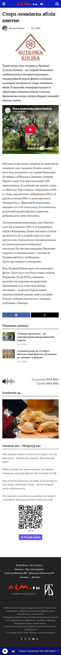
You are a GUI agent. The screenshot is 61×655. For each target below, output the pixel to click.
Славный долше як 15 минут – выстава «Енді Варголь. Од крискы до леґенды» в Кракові (36, 354)
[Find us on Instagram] (29, 639)
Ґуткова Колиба (12, 70)
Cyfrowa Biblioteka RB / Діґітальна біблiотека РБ (29, 573)
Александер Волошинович (40, 207)
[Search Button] (57, 4)
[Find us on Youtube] (33, 639)
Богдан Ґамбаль (17, 28)
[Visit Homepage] (27, 4)
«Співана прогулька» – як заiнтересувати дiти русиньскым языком (35, 336)
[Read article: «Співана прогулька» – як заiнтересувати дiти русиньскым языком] (8, 336)
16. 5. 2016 (35, 28)
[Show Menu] (3, 4)
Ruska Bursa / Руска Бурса (29, 565)
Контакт (36, 577)
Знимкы (24, 577)
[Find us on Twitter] (25, 639)
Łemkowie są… (12, 392)
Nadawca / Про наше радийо (29, 569)
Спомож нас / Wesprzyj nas (21, 445)
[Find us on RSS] (37, 639)
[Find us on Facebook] (21, 639)
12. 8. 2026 (22, 344)
